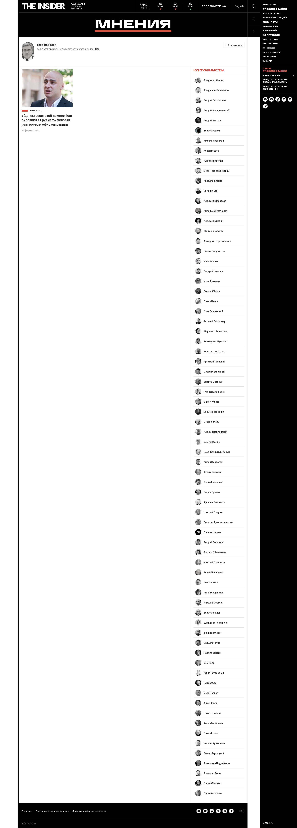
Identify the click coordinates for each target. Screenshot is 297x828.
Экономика (271, 52)
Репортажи (271, 14)
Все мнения (235, 45)
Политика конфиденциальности (89, 811)
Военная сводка (275, 18)
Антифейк (270, 31)
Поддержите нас (214, 6)
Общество (270, 44)
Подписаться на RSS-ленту (275, 88)
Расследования (275, 9)
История (269, 57)
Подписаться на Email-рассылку (275, 81)
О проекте (27, 811)
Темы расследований (275, 70)
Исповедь (270, 39)
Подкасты (270, 22)
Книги (267, 61)
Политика (270, 27)
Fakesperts (271, 75)
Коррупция (271, 35)
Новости (269, 5)
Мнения (35, 111)
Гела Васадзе (46, 45)
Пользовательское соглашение (52, 811)
